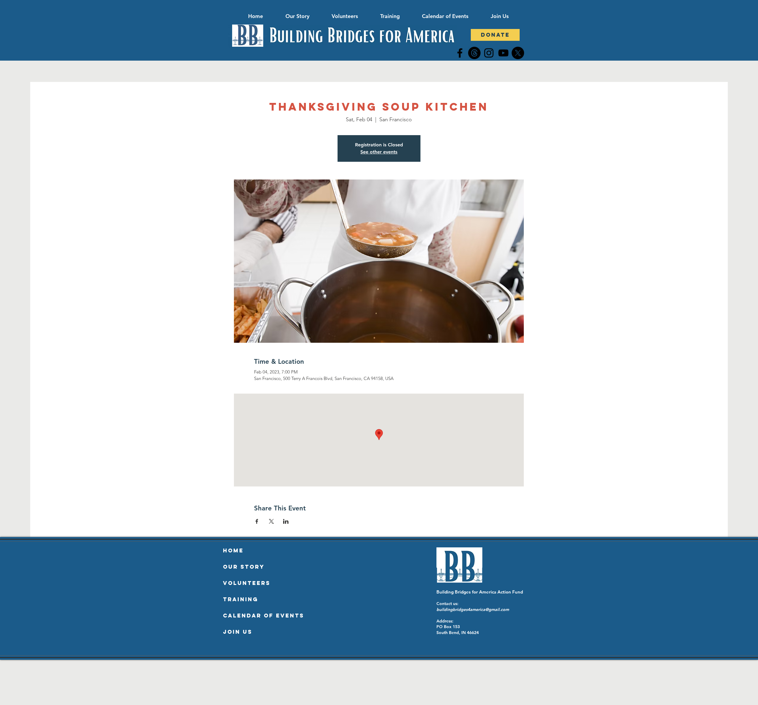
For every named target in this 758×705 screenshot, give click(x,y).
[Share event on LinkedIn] (286, 521)
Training (240, 599)
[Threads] (474, 53)
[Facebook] (460, 53)
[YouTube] (503, 53)
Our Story (244, 566)
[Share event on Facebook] (257, 521)
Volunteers (246, 583)
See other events (378, 152)
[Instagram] (489, 53)
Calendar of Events (263, 615)
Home (233, 550)
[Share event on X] (271, 521)
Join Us (237, 631)
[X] (518, 53)
